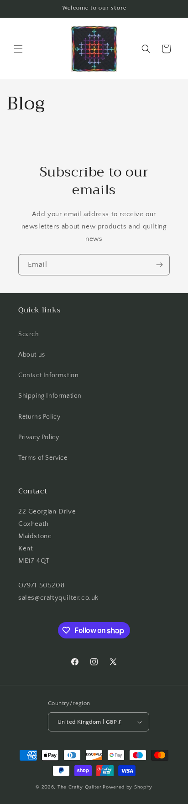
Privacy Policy (38, 437)
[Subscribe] (159, 264)
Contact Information (48, 375)
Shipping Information (50, 395)
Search (28, 334)
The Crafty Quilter (79, 787)
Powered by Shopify (127, 787)
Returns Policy (39, 416)
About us (31, 354)
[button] (18, 49)
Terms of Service (43, 458)
